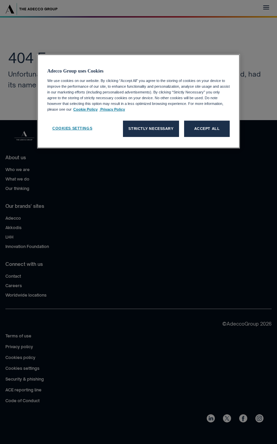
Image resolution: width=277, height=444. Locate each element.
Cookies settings (72, 128)
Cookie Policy (85, 109)
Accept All (207, 129)
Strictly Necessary (150, 129)
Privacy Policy (112, 109)
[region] (138, 101)
